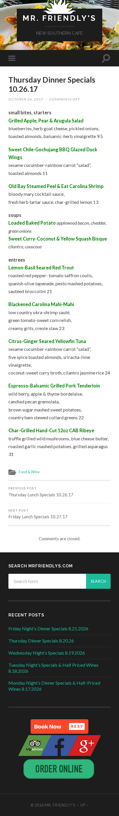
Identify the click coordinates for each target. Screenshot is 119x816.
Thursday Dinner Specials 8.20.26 (41, 640)
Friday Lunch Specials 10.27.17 (38, 514)
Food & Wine (29, 472)
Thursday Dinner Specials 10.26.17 (51, 84)
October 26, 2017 (25, 99)
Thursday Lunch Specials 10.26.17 (40, 492)
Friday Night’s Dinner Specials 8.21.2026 (48, 628)
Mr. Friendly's (59, 18)
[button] (59, 726)
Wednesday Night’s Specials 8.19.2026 (46, 652)
